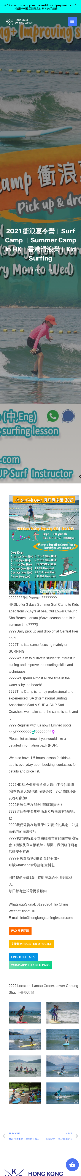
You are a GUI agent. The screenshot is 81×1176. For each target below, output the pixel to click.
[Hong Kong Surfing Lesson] (19, 21)
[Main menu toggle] (72, 21)
